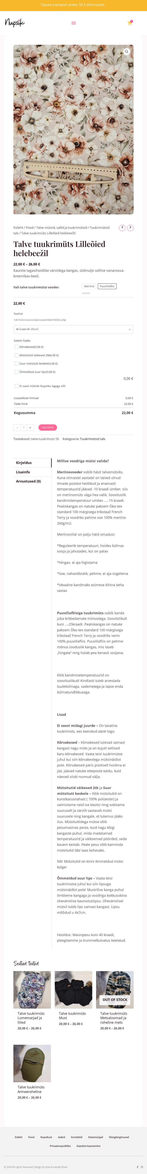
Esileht (18, 227)
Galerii (61, 1137)
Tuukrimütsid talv (92, 439)
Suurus (18, 313)
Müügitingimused (119, 1137)
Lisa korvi (47, 427)
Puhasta (86, 293)
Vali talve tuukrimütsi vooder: (36, 287)
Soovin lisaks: (22, 340)
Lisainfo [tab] (23, 472)
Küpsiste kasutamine (88, 1146)
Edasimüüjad (95, 1137)
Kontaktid (76, 1137)
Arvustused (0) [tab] (28, 481)
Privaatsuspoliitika (60, 1146)
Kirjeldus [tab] (24, 462)
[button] (74, 23)
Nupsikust (46, 1137)
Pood (29, 227)
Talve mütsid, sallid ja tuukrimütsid (61, 227)
